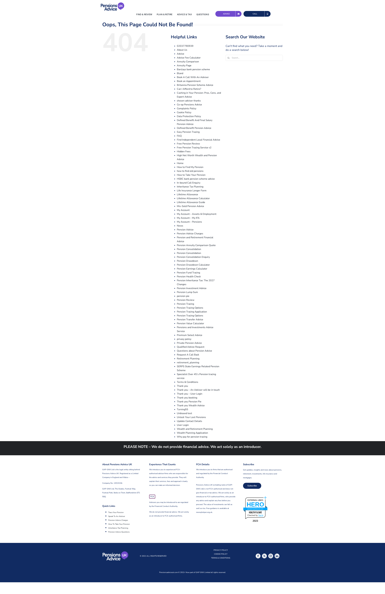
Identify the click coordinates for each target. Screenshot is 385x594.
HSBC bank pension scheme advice (196, 179)
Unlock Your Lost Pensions (191, 417)
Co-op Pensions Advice (189, 104)
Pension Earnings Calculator (192, 268)
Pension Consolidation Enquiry (193, 257)
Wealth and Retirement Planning (195, 429)
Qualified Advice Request (190, 347)
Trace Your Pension (116, 512)
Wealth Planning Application (192, 433)
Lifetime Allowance (187, 194)
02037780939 (185, 46)
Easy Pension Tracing (188, 132)
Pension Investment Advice (191, 288)
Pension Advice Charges (190, 233)
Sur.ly (260, 515)
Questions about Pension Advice (194, 350)
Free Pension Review (188, 143)
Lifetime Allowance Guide (191, 202)
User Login (183, 425)
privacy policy (184, 339)
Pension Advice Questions (119, 532)
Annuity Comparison (188, 61)
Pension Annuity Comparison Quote (196, 245)
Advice (180, 53)
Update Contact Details (189, 421)
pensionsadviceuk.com (255, 509)
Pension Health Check (189, 276)
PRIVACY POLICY (221, 550)
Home (180, 163)
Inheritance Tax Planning (190, 186)
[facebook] (258, 556)
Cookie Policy (184, 112)
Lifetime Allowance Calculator (193, 198)
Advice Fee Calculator (189, 57)
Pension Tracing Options (190, 307)
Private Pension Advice (189, 343)
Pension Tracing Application (192, 311)
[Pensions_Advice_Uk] (112, 3)
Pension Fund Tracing (188, 272)
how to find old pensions (190, 171)
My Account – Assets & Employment (196, 214)
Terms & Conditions (187, 382)
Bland (180, 73)
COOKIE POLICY (220, 554)
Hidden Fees (184, 151)
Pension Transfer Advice (190, 319)
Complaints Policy (186, 108)
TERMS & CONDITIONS (220, 558)
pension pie (183, 296)
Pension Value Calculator (190, 323)
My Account (183, 210)
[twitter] (264, 556)
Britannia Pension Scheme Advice (195, 85)
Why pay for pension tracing (192, 436)
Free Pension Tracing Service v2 (194, 147)
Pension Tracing (185, 304)
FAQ (179, 136)
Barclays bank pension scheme (193, 69)
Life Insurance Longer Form (191, 190)
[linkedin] (277, 556)
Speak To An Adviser (116, 516)
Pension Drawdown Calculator (193, 264)
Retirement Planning (188, 358)
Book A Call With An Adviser (193, 77)
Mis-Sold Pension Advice (190, 206)
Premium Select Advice (189, 335)
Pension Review (185, 300)
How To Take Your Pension (119, 524)
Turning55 (182, 409)
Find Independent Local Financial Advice (198, 139)
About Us (182, 50)
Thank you (182, 386)
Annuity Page (184, 65)
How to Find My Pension (190, 167)
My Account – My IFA (188, 218)
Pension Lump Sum (187, 292)
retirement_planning (188, 362)
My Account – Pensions (189, 222)
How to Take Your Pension (191, 175)
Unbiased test (184, 413)
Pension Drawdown (187, 261)
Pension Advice (185, 229)
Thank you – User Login (189, 393)
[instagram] (270, 556)
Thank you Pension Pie (189, 401)
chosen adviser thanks (189, 100)
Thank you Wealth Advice (191, 405)
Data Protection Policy (189, 116)
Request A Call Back (188, 354)
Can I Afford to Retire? (189, 89)
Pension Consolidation (189, 249)
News (180, 225)
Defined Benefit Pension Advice (194, 128)
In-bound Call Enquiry (188, 182)
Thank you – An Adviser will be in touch (198, 390)
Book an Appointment (189, 81)
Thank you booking (187, 397)
